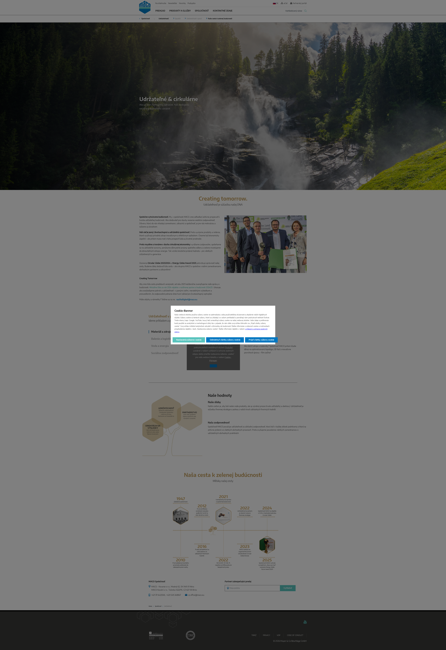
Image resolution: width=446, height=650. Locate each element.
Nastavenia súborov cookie (188, 340)
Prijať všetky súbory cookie (261, 340)
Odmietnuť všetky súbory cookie (225, 340)
